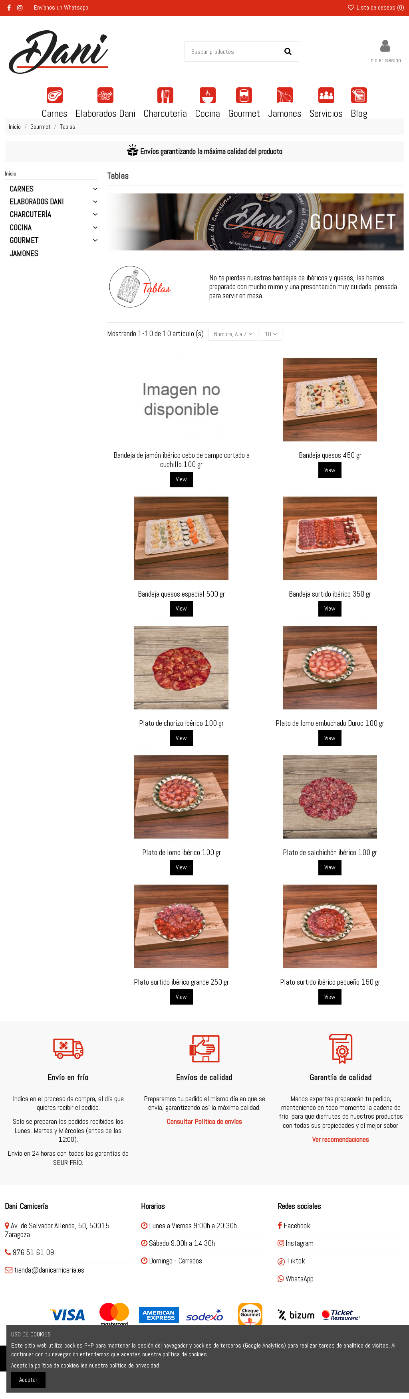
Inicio (10, 173)
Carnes (22, 189)
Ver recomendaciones (340, 1139)
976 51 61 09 (33, 1252)
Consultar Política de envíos (204, 1121)
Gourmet (24, 240)
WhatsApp (299, 1279)
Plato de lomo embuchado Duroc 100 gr (330, 723)
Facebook (296, 1226)
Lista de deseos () (379, 7)
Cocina (21, 227)
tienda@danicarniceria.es (49, 1270)
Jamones (24, 253)
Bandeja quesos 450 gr (330, 455)
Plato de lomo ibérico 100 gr (181, 852)
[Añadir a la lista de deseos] (175, 443)
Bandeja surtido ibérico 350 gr (330, 594)
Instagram (299, 1243)
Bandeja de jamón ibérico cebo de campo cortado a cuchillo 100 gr (181, 459)
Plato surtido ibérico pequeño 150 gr (330, 982)
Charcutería (30, 214)
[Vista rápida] (187, 443)
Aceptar (28, 1379)
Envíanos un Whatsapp (61, 7)
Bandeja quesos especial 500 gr (181, 594)
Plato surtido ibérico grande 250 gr (181, 982)
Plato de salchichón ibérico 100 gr (330, 852)
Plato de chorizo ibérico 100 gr (181, 723)
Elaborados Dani (37, 201)
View (181, 479)
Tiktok (295, 1261)
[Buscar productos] (288, 51)
